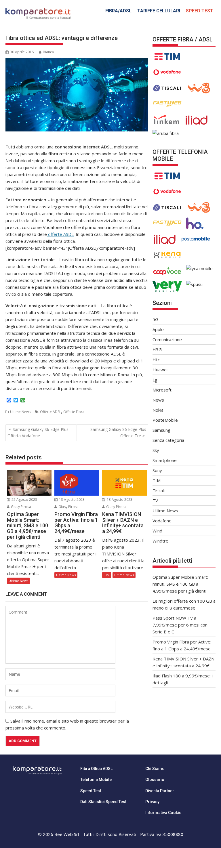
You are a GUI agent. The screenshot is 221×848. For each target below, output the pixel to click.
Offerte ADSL (50, 411)
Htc (156, 359)
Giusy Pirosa (20, 506)
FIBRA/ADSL (118, 11)
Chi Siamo (155, 768)
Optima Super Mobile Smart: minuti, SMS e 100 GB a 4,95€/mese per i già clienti (180, 584)
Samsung (161, 430)
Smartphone (165, 460)
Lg (155, 380)
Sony (157, 470)
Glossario (154, 779)
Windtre (160, 541)
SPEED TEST (199, 11)
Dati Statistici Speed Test (103, 801)
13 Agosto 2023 (71, 499)
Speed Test (90, 790)
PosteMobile (165, 420)
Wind (157, 531)
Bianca (48, 51)
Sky (156, 450)
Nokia (158, 410)
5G (155, 319)
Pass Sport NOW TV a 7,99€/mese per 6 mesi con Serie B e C (180, 625)
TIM (107, 575)
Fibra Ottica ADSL (96, 768)
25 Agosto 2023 (24, 499)
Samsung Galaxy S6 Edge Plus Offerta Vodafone (37, 432)
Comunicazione (167, 339)
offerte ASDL (60, 234)
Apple (158, 329)
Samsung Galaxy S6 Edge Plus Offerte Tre (118, 432)
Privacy (152, 801)
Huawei (160, 370)
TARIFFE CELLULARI (158, 11)
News (158, 400)
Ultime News (20, 411)
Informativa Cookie (163, 812)
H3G (157, 349)
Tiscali (159, 490)
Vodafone (162, 521)
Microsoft (162, 390)
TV (155, 500)
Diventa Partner (159, 790)
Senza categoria (168, 440)
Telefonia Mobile (96, 779)
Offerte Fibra (73, 411)
